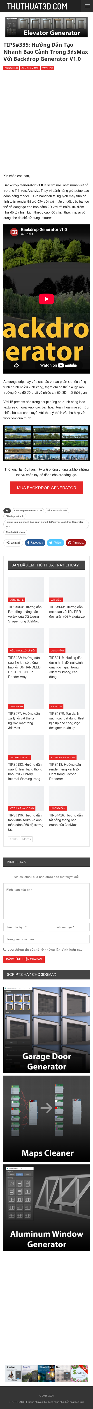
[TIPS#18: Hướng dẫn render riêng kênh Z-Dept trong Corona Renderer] (67, 747)
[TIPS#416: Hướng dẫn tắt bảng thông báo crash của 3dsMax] (67, 798)
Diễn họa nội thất (15, 516)
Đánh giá (56, 706)
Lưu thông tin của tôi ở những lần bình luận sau (45, 949)
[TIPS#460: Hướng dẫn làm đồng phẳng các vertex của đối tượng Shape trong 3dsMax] (26, 589)
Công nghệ (17, 600)
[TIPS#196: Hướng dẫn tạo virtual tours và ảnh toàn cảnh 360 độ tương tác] (26, 798)
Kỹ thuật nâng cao (63, 757)
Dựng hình (11, 68)
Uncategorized (19, 757)
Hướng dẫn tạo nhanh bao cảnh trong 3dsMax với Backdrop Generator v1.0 (44, 524)
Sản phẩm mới (30, 68)
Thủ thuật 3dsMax (15, 532)
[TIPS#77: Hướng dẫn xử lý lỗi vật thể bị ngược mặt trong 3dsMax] (26, 696)
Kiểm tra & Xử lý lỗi (22, 650)
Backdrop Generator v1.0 (28, 510)
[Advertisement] (46, 123)
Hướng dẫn (58, 808)
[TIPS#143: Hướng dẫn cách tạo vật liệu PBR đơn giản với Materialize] (67, 589)
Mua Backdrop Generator (46, 488)
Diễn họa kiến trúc (57, 510)
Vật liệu (47, 68)
